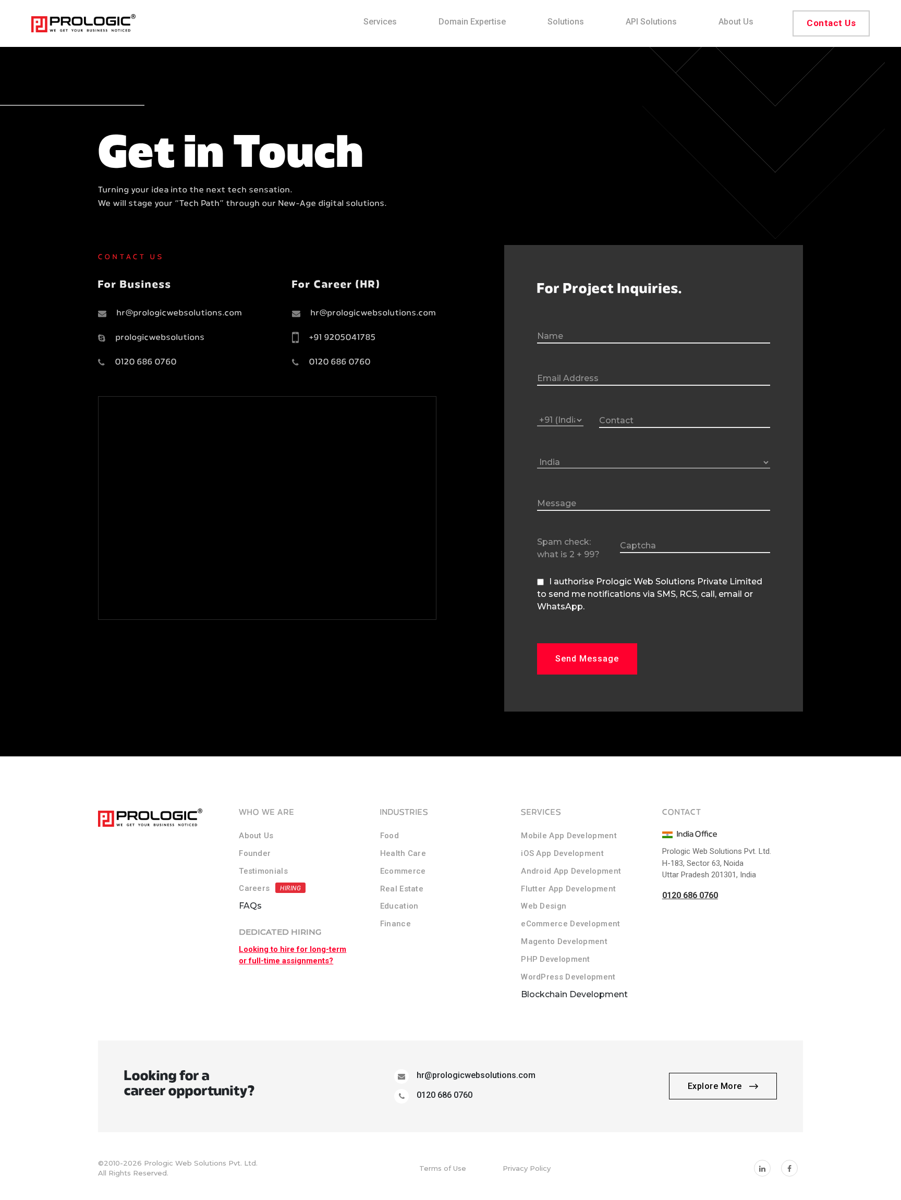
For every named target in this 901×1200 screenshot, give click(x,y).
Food (389, 835)
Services (380, 22)
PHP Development (555, 959)
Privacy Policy (527, 1168)
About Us (256, 835)
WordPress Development (568, 977)
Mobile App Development (569, 835)
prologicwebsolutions (160, 338)
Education (399, 906)
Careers (254, 888)
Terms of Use (442, 1168)
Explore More (716, 1086)
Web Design (543, 906)
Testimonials (263, 871)
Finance (395, 923)
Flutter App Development (568, 888)
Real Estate (401, 888)
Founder (255, 853)
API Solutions (651, 22)
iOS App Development (562, 853)
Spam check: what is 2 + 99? (568, 548)
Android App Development (571, 871)
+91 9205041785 (342, 338)
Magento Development (564, 941)
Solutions (565, 22)
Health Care (403, 853)
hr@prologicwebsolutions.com (179, 313)
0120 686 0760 (146, 362)
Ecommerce (403, 871)
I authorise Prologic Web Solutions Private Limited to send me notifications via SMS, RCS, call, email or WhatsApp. (649, 594)
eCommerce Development (570, 923)
